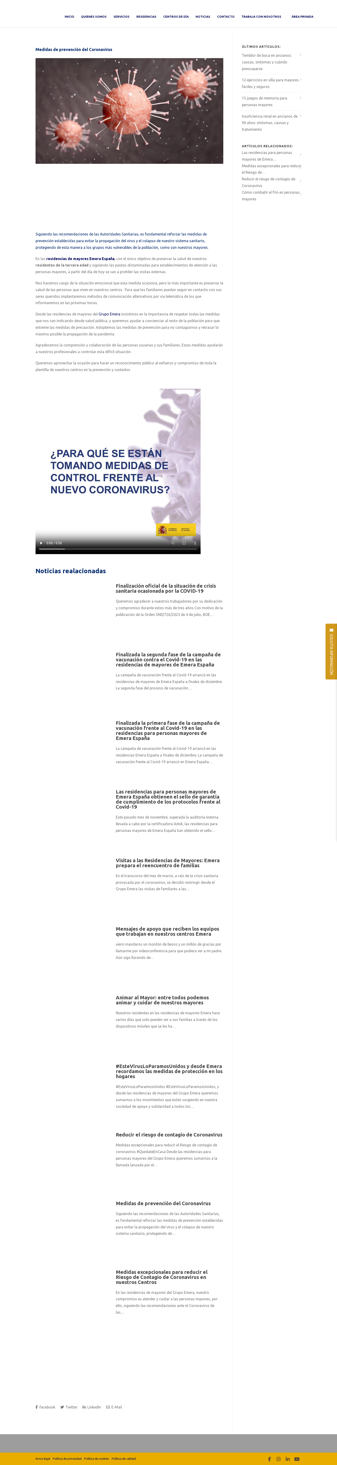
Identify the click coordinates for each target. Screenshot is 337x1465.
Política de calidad (124, 1458)
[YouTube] (296, 1459)
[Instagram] (278, 1459)
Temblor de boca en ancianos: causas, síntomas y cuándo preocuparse (267, 62)
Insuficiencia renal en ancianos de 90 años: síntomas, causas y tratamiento (270, 123)
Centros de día (176, 16)
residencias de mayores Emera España (80, 259)
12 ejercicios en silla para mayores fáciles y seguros (270, 83)
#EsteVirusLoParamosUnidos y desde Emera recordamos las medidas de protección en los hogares (169, 1071)
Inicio (69, 16)
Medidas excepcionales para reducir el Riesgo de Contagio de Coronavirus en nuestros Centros (161, 1277)
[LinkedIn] (287, 1459)
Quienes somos (94, 16)
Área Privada (302, 16)
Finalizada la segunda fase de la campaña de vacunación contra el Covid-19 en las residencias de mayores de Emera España (168, 659)
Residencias (146, 16)
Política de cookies (96, 1458)
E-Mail (116, 1407)
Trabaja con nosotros (261, 16)
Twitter (71, 1407)
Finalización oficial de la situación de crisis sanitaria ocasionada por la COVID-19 (166, 588)
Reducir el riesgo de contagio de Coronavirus (169, 1134)
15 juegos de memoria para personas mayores (264, 101)
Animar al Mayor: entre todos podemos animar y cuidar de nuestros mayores (162, 1000)
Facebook (47, 1407)
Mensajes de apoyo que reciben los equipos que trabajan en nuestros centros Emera (167, 931)
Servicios (121, 16)
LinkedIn (93, 1407)
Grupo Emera (109, 314)
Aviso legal (43, 1458)
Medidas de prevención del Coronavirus (74, 49)
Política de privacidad (67, 1458)
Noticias (203, 16)
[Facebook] (269, 1459)
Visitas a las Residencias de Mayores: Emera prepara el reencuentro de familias (168, 862)
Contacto (226, 16)
